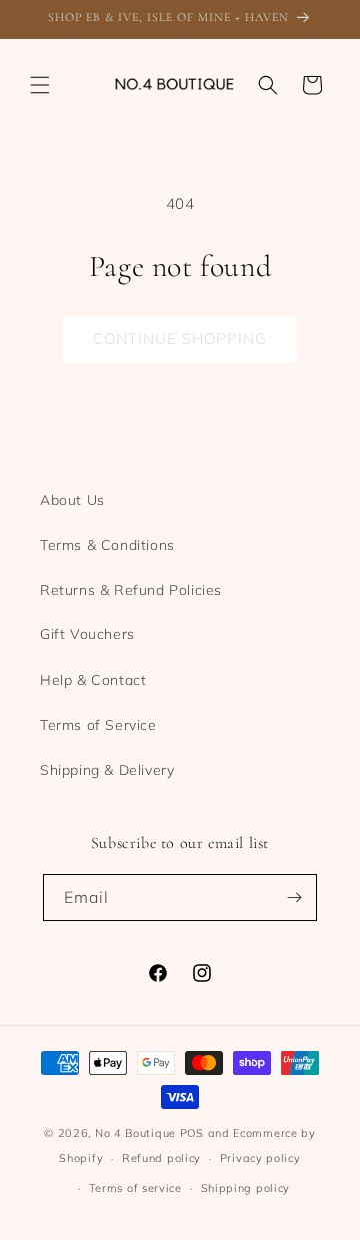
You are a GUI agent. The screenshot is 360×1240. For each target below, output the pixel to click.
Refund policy (161, 1158)
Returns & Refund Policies (131, 590)
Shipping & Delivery (107, 770)
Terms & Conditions (107, 545)
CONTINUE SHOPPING (180, 338)
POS (192, 1133)
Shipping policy (246, 1188)
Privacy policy (260, 1158)
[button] (40, 85)
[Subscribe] (294, 897)
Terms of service (135, 1188)
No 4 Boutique (135, 1133)
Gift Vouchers (87, 634)
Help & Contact (93, 680)
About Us (72, 500)
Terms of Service (98, 725)
